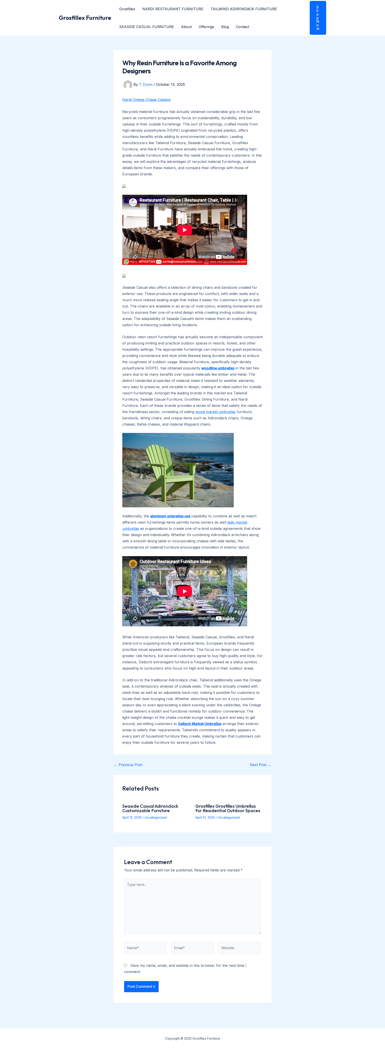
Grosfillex (127, 9)
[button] (315, 18)
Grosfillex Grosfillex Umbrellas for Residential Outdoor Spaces (227, 808)
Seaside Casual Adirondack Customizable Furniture (150, 808)
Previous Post (128, 764)
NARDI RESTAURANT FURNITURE (172, 9)
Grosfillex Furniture (85, 17)
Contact (242, 27)
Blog (225, 27)
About (186, 27)
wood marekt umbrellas (215, 412)
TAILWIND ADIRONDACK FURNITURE (244, 9)
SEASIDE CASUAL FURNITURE (146, 27)
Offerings (206, 27)
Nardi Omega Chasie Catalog (146, 99)
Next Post (260, 764)
